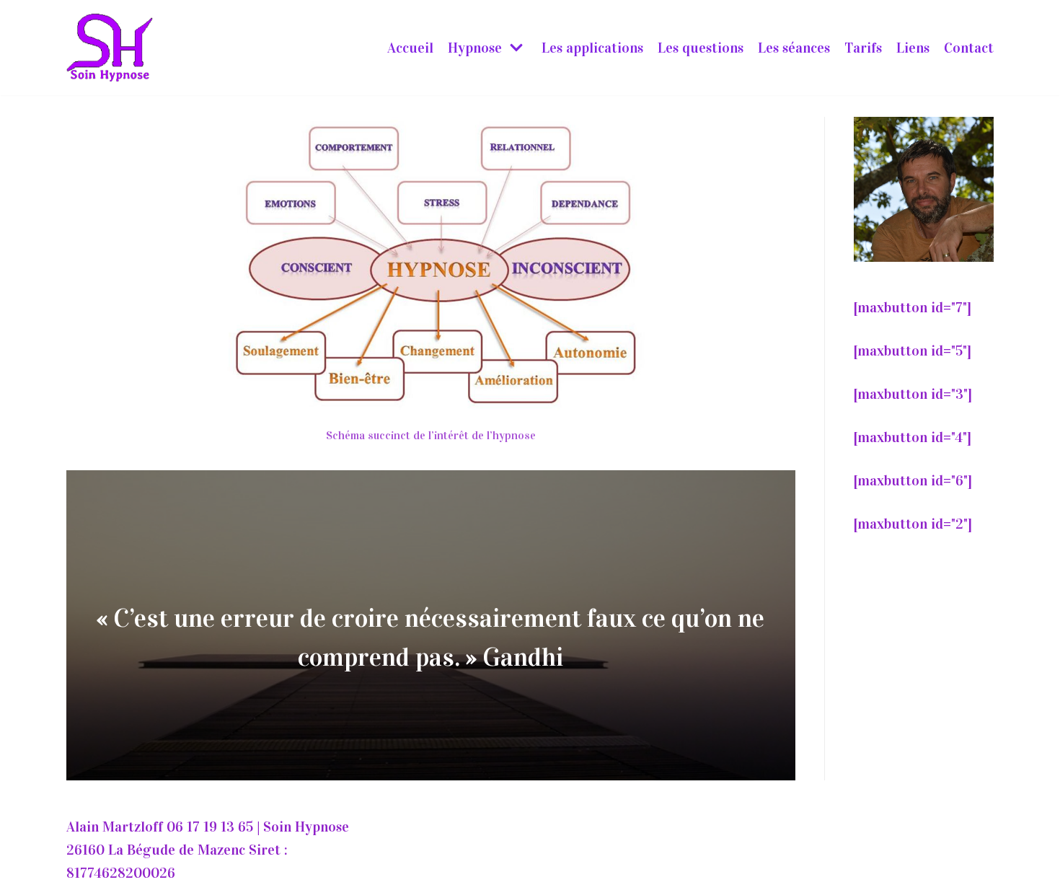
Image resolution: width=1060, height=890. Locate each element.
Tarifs (863, 47)
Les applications (592, 47)
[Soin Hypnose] (109, 47)
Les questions (700, 47)
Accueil (410, 47)
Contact (969, 47)
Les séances (794, 47)
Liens (912, 47)
